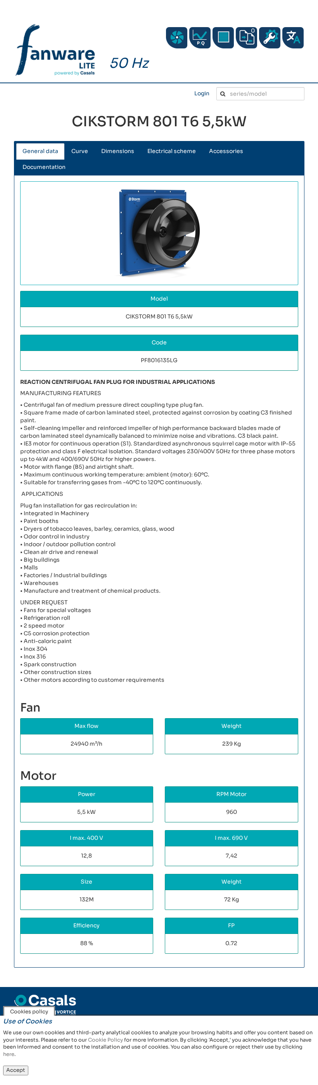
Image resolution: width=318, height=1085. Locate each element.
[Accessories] (223, 37)
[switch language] (293, 37)
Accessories (226, 151)
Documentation (44, 166)
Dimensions (117, 151)
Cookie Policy (105, 1040)
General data (40, 151)
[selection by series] (176, 37)
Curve (79, 151)
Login (201, 93)
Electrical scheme (171, 151)
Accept (15, 1070)
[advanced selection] (200, 37)
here (8, 1054)
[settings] (269, 37)
